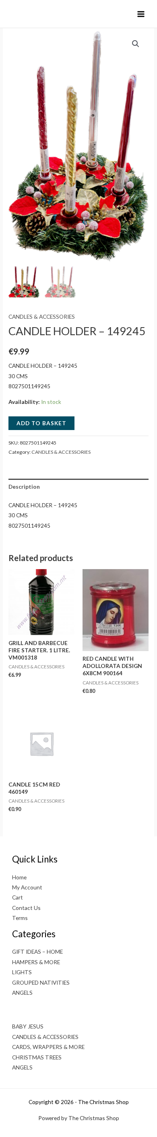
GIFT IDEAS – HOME (37, 951)
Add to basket (41, 423)
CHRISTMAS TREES (37, 1057)
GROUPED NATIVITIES (41, 982)
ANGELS (22, 992)
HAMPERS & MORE (36, 962)
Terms (20, 917)
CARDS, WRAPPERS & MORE (48, 1046)
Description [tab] (24, 486)
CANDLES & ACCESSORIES (41, 316)
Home (19, 877)
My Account (27, 887)
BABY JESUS (27, 1026)
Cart (17, 897)
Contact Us (26, 907)
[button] (135, 44)
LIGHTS (22, 972)
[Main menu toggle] (141, 14)
